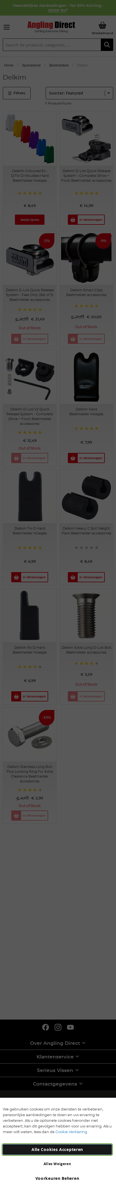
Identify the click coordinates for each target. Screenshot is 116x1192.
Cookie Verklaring (71, 1131)
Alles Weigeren (57, 1163)
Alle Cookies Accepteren (57, 1149)
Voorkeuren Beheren (57, 1178)
